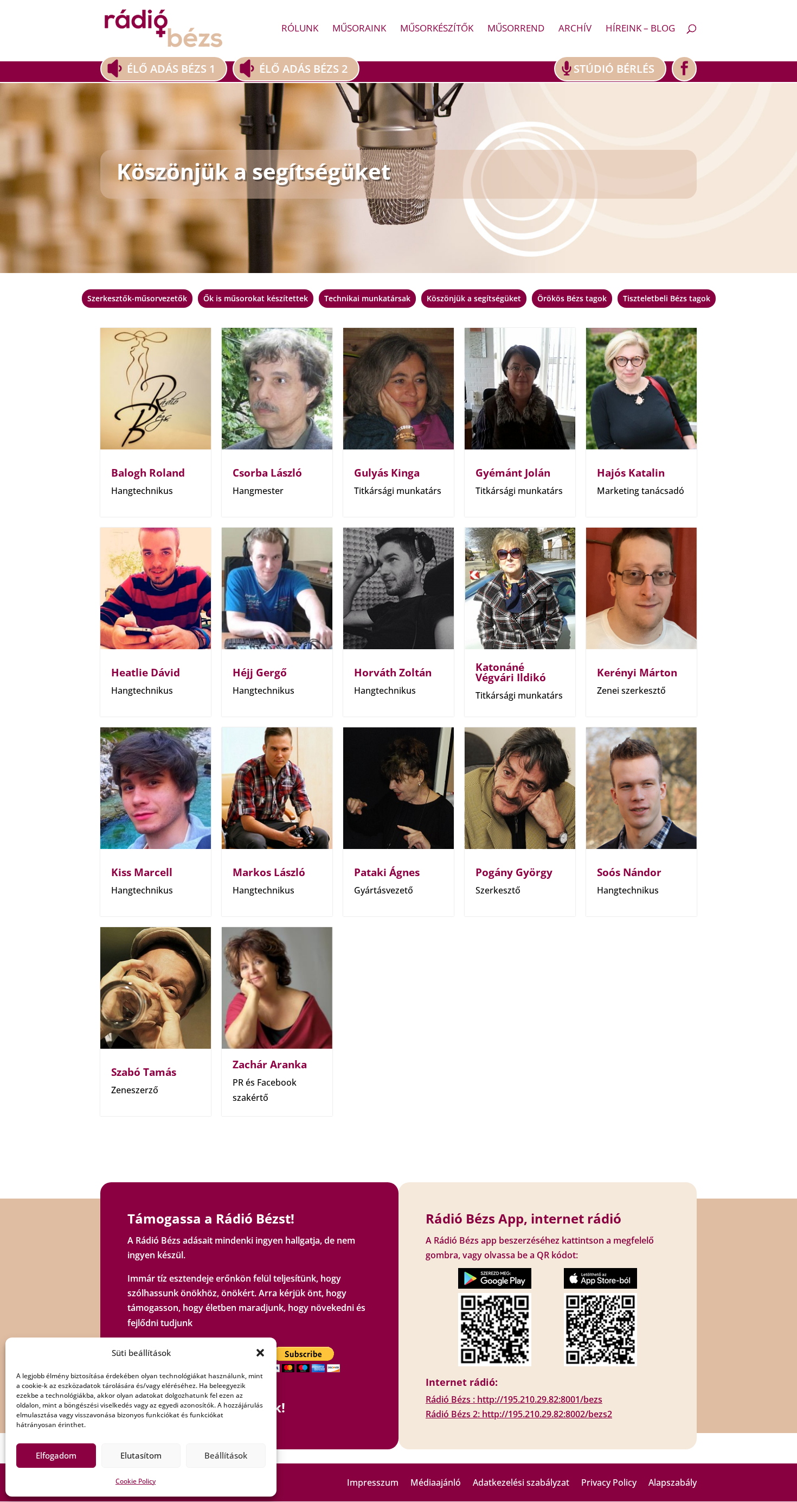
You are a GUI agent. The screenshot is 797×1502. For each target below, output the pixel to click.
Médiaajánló (435, 1483)
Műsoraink (359, 29)
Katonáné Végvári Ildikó (510, 672)
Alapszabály (672, 1483)
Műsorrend (515, 29)
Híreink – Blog (640, 29)
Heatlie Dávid (145, 673)
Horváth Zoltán (393, 673)
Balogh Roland (148, 473)
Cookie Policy (135, 1481)
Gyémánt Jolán (512, 473)
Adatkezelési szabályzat (521, 1483)
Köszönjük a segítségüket (474, 298)
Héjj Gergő (260, 673)
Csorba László (267, 473)
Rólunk (299, 29)
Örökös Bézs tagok (572, 298)
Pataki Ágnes (387, 872)
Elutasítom (141, 1455)
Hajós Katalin (631, 473)
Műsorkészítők (436, 29)
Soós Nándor (629, 872)
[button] (260, 1352)
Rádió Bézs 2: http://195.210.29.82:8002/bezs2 (519, 1414)
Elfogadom (56, 1455)
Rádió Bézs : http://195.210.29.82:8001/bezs (514, 1399)
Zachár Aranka (270, 1064)
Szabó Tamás (143, 1072)
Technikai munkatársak (367, 298)
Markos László (269, 872)
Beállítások (225, 1455)
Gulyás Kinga (387, 473)
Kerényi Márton (637, 673)
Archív (575, 29)
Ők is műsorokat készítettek (255, 298)
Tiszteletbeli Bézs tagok (666, 298)
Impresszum (372, 1483)
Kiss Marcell (141, 872)
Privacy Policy (609, 1483)
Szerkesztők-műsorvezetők (137, 298)
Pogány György (513, 872)
